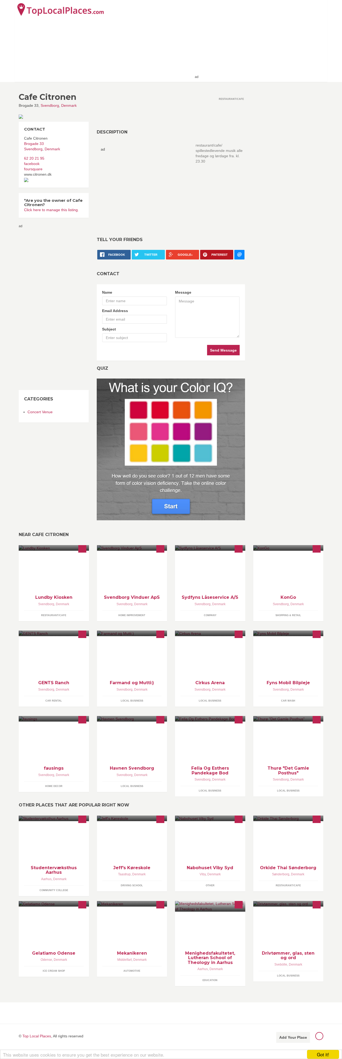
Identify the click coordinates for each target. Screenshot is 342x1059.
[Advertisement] (262, 40)
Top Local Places (36, 1036)
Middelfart (124, 960)
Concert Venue (40, 412)
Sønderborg (280, 874)
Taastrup (124, 874)
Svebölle (280, 964)
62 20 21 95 (34, 158)
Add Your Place (293, 1037)
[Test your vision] (171, 449)
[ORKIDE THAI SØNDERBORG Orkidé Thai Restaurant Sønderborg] (288, 818)
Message (183, 292)
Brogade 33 (34, 143)
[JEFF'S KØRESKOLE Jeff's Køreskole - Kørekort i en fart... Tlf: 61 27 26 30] (132, 818)
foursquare (33, 169)
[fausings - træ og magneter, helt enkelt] (54, 719)
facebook (32, 164)
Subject (109, 329)
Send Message (223, 350)
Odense (46, 960)
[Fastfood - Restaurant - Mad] (54, 548)
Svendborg (50, 105)
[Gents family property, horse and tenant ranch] (54, 633)
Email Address (115, 311)
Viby (203, 874)
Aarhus (46, 879)
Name (107, 292)
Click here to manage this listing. (51, 210)
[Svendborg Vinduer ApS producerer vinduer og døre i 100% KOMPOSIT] (132, 548)
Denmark (69, 105)
